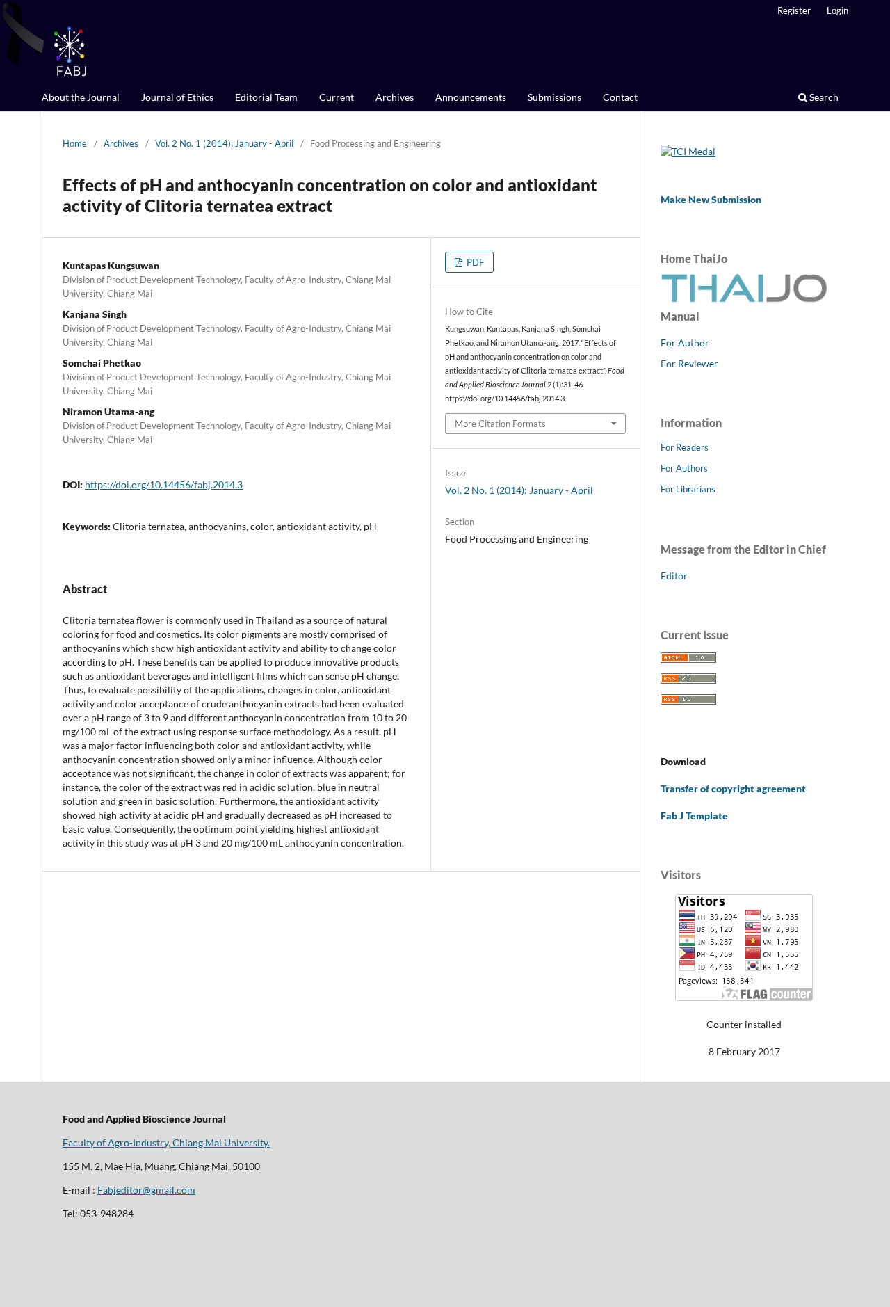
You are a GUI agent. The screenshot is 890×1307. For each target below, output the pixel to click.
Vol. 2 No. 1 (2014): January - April (224, 143)
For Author (685, 342)
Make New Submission (711, 199)
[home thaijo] (744, 299)
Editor (674, 576)
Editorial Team (266, 97)
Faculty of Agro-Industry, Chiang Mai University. (166, 1142)
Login (837, 10)
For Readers (685, 447)
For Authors (684, 468)
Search (823, 97)
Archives (394, 97)
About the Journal (81, 97)
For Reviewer (689, 363)
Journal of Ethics (177, 97)
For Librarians (688, 489)
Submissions (554, 97)
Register (794, 10)
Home (75, 143)
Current (336, 97)
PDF (474, 262)
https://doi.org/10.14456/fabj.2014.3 (164, 484)
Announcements (470, 97)
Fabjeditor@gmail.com (146, 1190)
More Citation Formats (500, 423)
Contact (620, 97)
